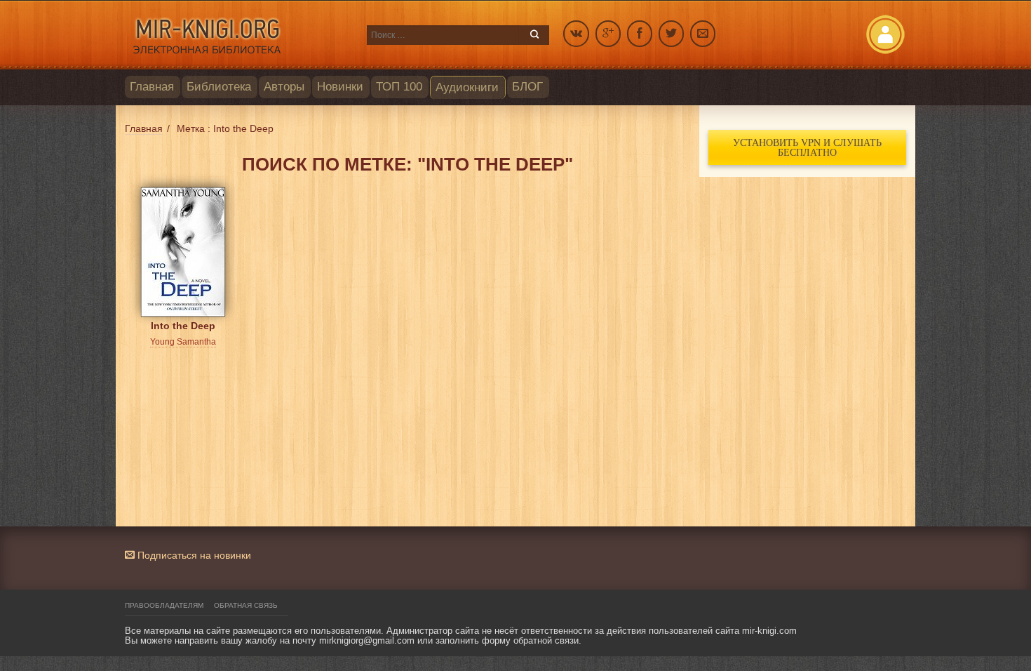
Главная (152, 86)
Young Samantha (183, 342)
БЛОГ (527, 86)
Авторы (284, 86)
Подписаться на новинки (193, 555)
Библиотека (219, 86)
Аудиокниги (467, 87)
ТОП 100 (399, 86)
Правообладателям (164, 605)
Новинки (340, 86)
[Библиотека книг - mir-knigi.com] (239, 35)
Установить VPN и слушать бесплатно (807, 147)
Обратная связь (246, 605)
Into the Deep (183, 325)
